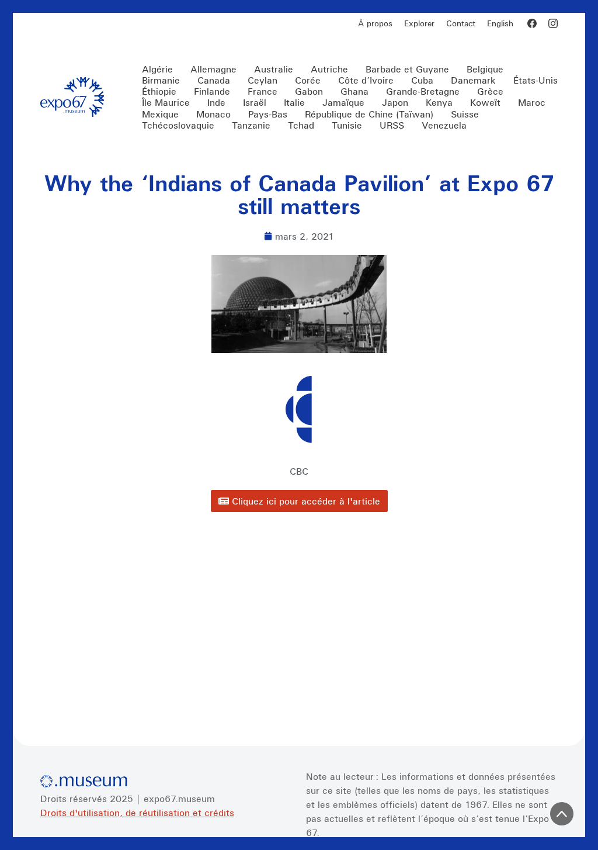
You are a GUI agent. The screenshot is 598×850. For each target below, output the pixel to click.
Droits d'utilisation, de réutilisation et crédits (137, 812)
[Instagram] (553, 23)
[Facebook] (532, 23)
